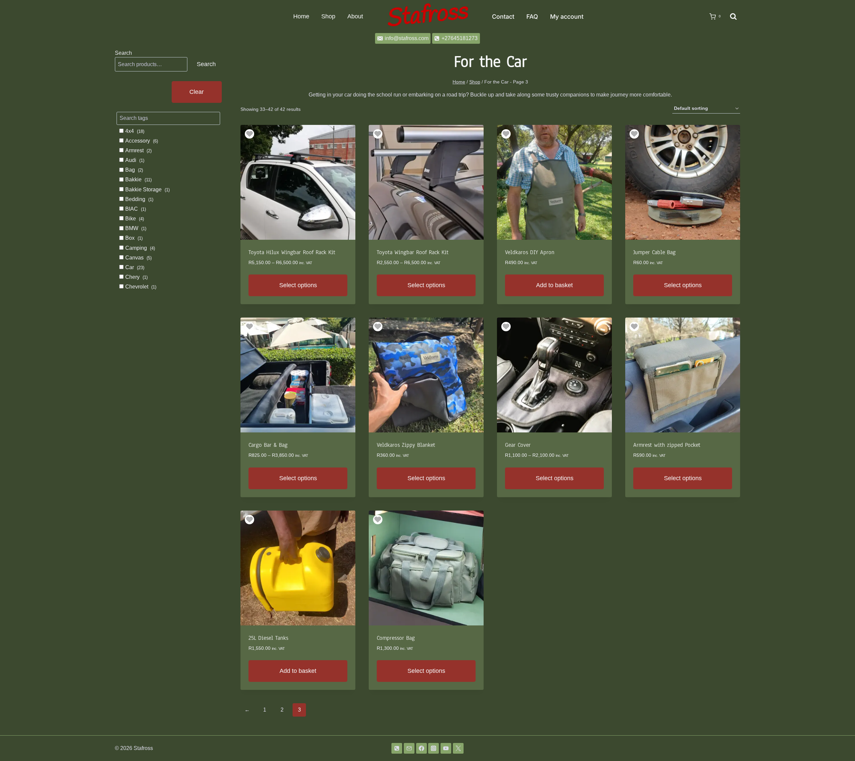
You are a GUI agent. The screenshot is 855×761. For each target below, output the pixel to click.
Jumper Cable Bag (654, 252)
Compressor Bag (396, 638)
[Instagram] (433, 748)
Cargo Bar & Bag (268, 445)
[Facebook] (421, 748)
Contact (503, 16)
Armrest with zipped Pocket (666, 445)
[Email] (409, 748)
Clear (196, 91)
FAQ (532, 16)
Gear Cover (518, 445)
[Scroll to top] (839, 738)
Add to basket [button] (554, 285)
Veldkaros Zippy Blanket (406, 445)
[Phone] (396, 748)
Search (123, 53)
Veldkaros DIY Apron (529, 252)
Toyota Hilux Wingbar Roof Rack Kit (291, 252)
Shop (328, 16)
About (355, 16)
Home (301, 16)
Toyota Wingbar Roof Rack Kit (413, 252)
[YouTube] (446, 748)
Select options (298, 285)
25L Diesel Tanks (268, 638)
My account (566, 16)
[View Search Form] (733, 16)
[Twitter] (458, 748)
